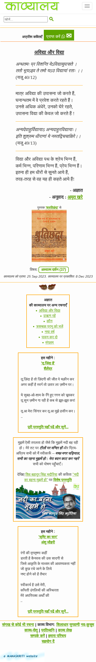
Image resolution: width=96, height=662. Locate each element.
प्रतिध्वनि (48, 630)
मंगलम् (49, 342)
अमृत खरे (75, 197)
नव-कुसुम (87, 624)
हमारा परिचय (57, 636)
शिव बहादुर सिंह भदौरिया (41, 474)
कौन (49, 321)
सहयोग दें (48, 641)
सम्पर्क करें (37, 636)
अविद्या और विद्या (49, 310)
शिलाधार (62, 624)
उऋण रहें (49, 316)
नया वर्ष (50, 332)
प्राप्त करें (59, 35)
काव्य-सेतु (31, 630)
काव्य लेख (65, 630)
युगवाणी (74, 624)
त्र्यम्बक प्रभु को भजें (49, 326)
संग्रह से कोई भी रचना (18, 624)
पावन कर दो (50, 337)
